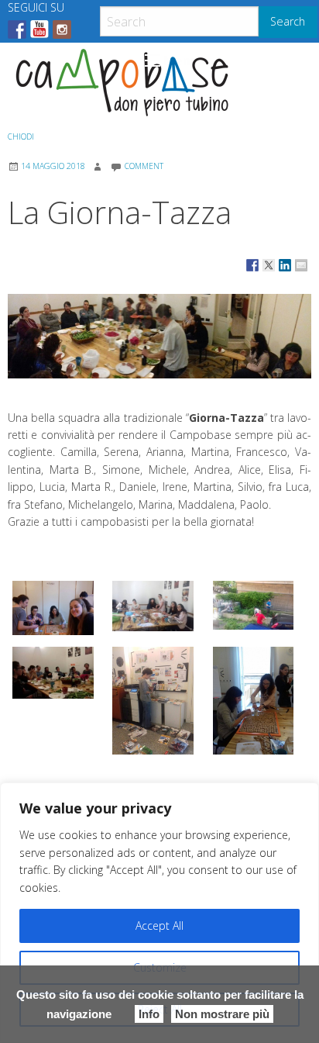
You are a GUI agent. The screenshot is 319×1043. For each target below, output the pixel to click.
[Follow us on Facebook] (17, 29)
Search (287, 21)
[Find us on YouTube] (39, 29)
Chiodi (21, 136)
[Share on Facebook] (252, 265)
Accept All (159, 925)
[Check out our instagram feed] (62, 29)
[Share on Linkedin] (285, 265)
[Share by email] (301, 265)
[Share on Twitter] (268, 265)
